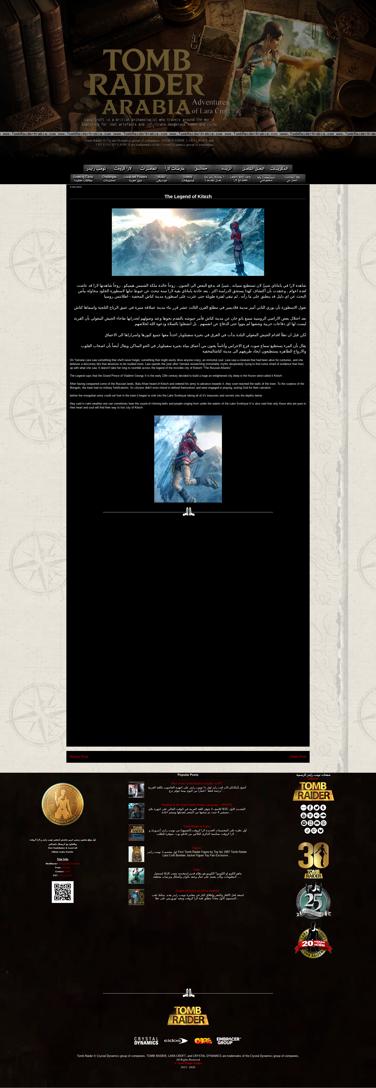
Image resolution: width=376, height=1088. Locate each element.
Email (67, 871)
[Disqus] (188, 576)
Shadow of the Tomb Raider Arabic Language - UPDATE (197, 804)
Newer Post (79, 757)
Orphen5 (75, 863)
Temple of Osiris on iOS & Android (197, 890)
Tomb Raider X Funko (197, 826)
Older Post (298, 757)
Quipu (197, 869)
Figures (197, 848)
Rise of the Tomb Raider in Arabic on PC (196, 783)
